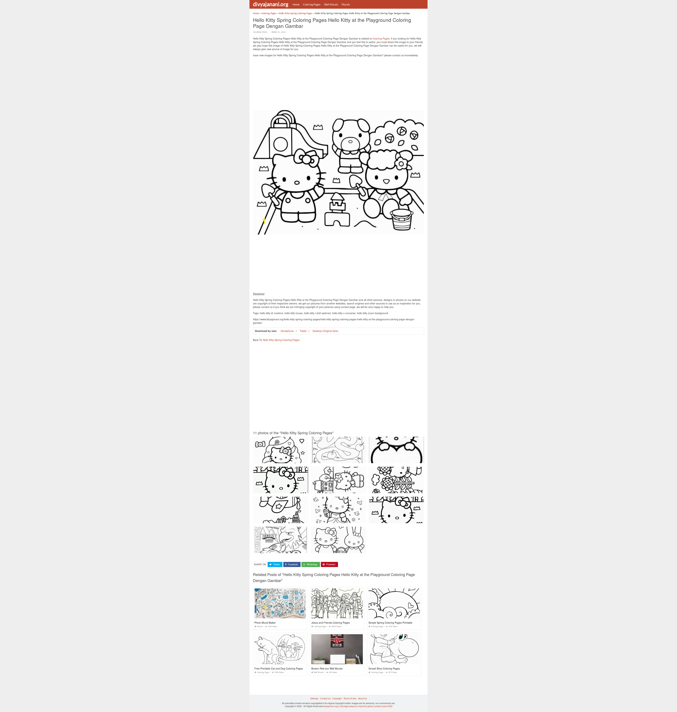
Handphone (287, 331)
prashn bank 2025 (383, 706)
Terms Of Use (349, 698)
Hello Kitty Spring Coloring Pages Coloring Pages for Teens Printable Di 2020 (349, 459)
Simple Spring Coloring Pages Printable (390, 622)
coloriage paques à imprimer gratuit (356, 706)
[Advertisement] (338, 84)
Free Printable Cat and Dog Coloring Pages (278, 668)
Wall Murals (331, 4)
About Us (362, 698)
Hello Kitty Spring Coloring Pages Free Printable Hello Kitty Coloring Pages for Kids (294, 489)
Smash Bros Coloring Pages (384, 668)
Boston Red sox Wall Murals (327, 668)
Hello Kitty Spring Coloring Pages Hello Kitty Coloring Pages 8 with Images (405, 459)
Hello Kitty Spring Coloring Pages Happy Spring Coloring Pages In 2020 (346, 549)
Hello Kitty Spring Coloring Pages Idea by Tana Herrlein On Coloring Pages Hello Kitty (411, 489)
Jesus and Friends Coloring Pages (330, 622)
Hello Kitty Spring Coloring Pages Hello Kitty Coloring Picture (341, 489)
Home (296, 4)
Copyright (337, 698)
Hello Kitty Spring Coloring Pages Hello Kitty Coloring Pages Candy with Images (292, 459)
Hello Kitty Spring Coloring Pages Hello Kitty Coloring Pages (399, 519)
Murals (346, 4)
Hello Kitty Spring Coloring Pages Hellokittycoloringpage (339, 519)
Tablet (303, 331)
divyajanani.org (270, 4)
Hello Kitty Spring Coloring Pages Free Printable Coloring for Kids (285, 549)
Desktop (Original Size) (325, 331)
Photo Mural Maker (265, 622)
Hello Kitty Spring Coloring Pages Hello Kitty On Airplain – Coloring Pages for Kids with (295, 519)
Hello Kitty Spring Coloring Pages (281, 340)
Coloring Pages (312, 4)
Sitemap (314, 698)
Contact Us (325, 698)
